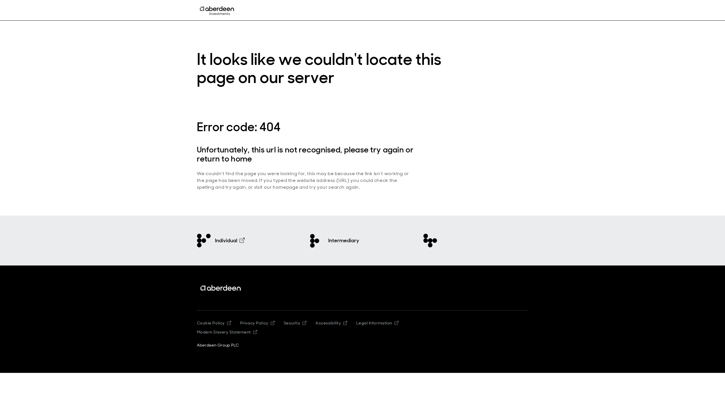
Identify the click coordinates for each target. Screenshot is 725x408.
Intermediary (343, 240)
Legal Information (374, 323)
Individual (226, 240)
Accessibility (328, 323)
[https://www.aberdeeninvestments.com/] (221, 288)
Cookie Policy (211, 323)
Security (292, 323)
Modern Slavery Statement (224, 332)
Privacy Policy (254, 323)
